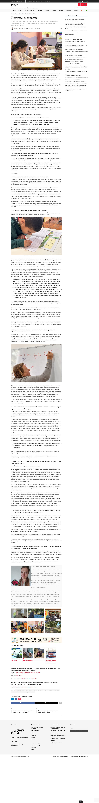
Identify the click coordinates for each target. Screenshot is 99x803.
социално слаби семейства (17, 692)
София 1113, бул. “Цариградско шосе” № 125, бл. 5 (27, 672)
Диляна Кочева (18, 28)
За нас (19, 10)
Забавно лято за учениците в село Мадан (74, 49)
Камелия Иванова (37, 690)
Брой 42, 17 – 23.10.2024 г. (30, 13)
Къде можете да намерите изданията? (37, 728)
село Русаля (56, 690)
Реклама (61, 10)
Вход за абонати (35, 730)
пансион (50, 690)
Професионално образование (58, 738)
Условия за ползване (74, 756)
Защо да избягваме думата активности (73, 55)
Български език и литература (58, 730)
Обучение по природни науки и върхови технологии (58, 736)
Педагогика (53, 732)
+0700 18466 (14, 741)
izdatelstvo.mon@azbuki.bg (21, 678)
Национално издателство (18, 1)
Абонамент (68, 10)
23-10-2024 (26, 28)
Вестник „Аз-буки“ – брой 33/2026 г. (72, 63)
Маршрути (45, 690)
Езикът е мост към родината (71, 36)
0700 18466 (19, 675)
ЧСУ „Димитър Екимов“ (29, 692)
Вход (80, 1)
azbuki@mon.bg (33, 678)
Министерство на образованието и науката (34, 1)
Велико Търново (29, 690)
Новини (16, 13)
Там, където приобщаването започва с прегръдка (76, 30)
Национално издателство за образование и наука (24, 7)
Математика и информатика (57, 733)
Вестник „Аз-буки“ (29, 10)
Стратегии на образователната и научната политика (58, 728)
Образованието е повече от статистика (73, 39)
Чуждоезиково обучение (56, 741)
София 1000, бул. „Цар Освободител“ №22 (25, 687)
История (53, 740)
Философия (53, 743)
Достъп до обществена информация (60, 756)
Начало (13, 10)
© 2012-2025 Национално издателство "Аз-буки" (20, 756)
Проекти (54, 10)
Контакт (76, 10)
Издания (47, 10)
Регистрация (85, 1)
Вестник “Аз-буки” (35, 745)
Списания (39, 10)
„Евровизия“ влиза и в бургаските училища (74, 61)
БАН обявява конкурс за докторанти (73, 75)
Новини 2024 (21, 13)
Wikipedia (48, 1)
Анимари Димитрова (20, 690)
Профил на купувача (83, 756)
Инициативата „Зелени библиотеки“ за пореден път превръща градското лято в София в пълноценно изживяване (76, 68)
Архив (32, 749)
